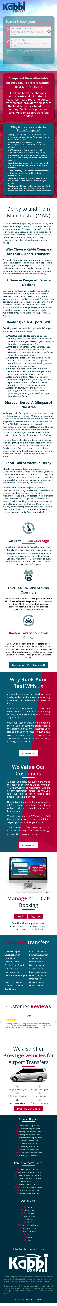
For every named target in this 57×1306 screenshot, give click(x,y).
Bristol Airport (11, 958)
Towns (30, 1240)
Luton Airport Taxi (29, 1181)
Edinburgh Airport (37, 965)
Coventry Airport (12, 961)
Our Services (29, 1213)
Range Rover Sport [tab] (39, 1089)
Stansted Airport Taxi (29, 1190)
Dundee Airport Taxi (29, 1150)
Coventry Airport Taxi (29, 1147)
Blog (29, 1237)
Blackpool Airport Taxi (29, 1135)
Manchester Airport (13, 982)
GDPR (29, 1222)
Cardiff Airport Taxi (29, 1144)
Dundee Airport (36, 961)
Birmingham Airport (38, 951)
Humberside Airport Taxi (29, 1172)
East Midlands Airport (14, 965)
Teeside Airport (12, 989)
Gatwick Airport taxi (27, 601)
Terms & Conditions (29, 1225)
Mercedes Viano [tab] (17, 1103)
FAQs (29, 1234)
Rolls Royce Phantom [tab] (17, 1096)
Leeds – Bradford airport (29, 1175)
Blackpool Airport (12, 955)
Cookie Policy (29, 1231)
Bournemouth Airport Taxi (30, 1138)
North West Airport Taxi (30, 1126)
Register (35, 916)
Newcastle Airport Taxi (29, 1184)
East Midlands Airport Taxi (29, 1153)
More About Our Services (27, 665)
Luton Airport (35, 978)
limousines (32, 646)
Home (29, 1207)
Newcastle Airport (37, 982)
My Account (29, 1210)
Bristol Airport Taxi (29, 1141)
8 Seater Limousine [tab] (39, 1103)
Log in (20, 916)
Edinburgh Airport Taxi (29, 1156)
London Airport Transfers (29, 1178)
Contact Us (29, 1216)
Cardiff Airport (35, 958)
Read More (27, 753)
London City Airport (38, 975)
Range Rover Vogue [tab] (17, 1089)
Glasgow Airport (36, 968)
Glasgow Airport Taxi (29, 1169)
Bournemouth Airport (38, 955)
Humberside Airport (38, 972)
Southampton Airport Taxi (29, 1187)
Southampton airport (14, 985)
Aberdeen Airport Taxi (29, 1129)
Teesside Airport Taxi (29, 1193)
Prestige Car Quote (28, 1108)
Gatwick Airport (12, 968)
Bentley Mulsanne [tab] (40, 1096)
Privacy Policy (29, 1228)
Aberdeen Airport (12, 951)
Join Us (29, 1219)
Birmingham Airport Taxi (29, 1132)
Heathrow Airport (12, 972)
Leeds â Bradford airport (16, 975)
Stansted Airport (36, 985)
